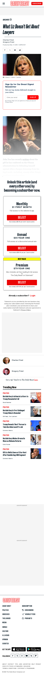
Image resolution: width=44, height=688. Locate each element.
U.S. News (5, 635)
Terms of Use (30, 100)
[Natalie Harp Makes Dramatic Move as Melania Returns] (36, 444)
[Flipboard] (36, 656)
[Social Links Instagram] (22, 656)
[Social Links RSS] (31, 656)
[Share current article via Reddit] (20, 50)
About (4, 664)
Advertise (27, 664)
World (4, 627)
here (36, 380)
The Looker (6, 618)
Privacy (38, 664)
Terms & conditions (9, 668)
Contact (11, 664)
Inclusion (27, 666)
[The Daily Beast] (20, 3)
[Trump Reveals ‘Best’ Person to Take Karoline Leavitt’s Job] (36, 430)
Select (22, 217)
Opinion (5, 639)
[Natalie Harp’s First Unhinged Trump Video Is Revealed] (36, 416)
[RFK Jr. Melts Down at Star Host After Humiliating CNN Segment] (36, 458)
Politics (5, 610)
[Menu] (5, 3)
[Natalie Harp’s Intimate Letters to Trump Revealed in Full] (36, 402)
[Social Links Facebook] (13, 656)
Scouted (5, 644)
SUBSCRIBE (36, 3)
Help (33, 664)
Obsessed (5, 614)
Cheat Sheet (6, 606)
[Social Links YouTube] (27, 656)
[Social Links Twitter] (17, 656)
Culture (5, 631)
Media (4, 622)
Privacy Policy (9, 102)
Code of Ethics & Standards (12, 666)
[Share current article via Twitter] (10, 50)
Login (32, 296)
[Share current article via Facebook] (5, 50)
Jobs (20, 664)
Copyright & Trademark (26, 668)
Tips (16, 664)
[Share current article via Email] (15, 50)
